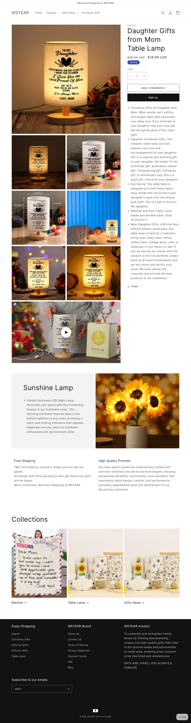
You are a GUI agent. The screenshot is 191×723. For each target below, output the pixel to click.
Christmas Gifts (21, 639)
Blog (70, 667)
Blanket (17, 602)
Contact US (75, 639)
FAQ (70, 661)
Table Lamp (76, 602)
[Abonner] (68, 689)
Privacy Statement (79, 650)
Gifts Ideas (132, 602)
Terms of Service (78, 645)
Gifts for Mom (20, 645)
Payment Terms (77, 656)
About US (73, 633)
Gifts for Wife (20, 650)
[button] (52, 12)
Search (16, 633)
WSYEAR (91, 716)
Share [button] (134, 286)
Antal (130, 69)
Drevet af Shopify (103, 716)
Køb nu (153, 97)
